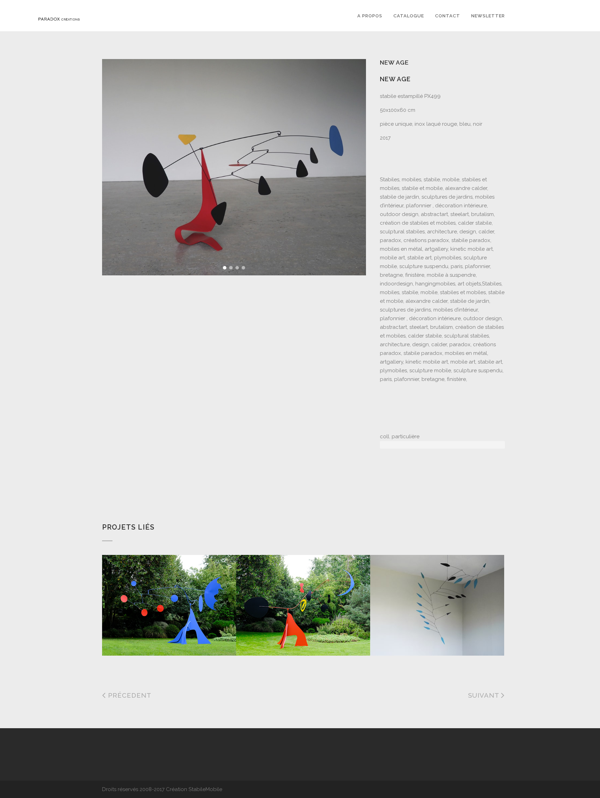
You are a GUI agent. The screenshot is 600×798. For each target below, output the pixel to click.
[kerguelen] (425, 591)
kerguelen (396, 638)
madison (259, 638)
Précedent (128, 695)
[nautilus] (157, 591)
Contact (447, 15)
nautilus (126, 638)
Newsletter (488, 15)
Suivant (484, 695)
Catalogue (408, 15)
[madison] (291, 591)
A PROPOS (369, 15)
